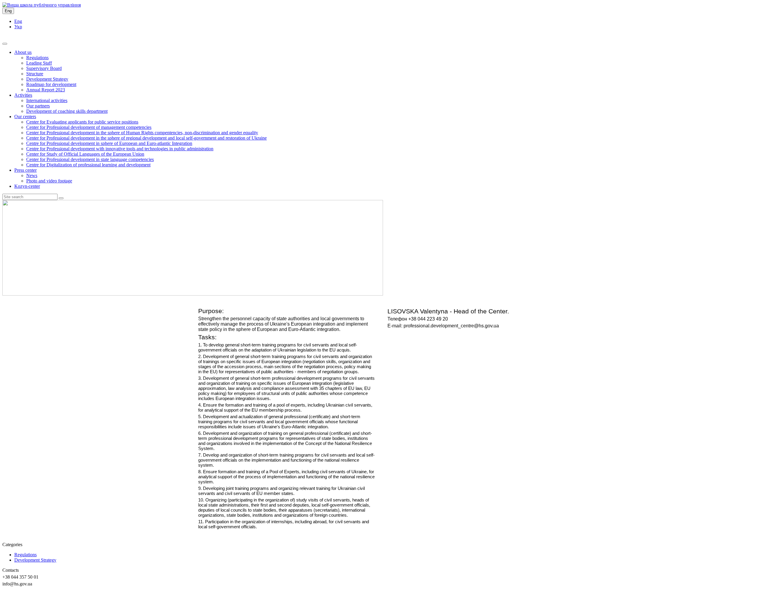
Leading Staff (39, 62)
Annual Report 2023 (45, 89)
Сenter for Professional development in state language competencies (90, 159)
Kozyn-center (27, 186)
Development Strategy (47, 79)
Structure (34, 73)
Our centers (25, 116)
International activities (46, 100)
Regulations (37, 57)
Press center (25, 170)
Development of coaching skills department (67, 111)
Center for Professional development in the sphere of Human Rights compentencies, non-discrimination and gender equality (142, 132)
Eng (8, 11)
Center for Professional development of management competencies (88, 127)
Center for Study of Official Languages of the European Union (85, 154)
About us (23, 52)
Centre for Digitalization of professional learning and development (88, 164)
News (31, 175)
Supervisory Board (44, 68)
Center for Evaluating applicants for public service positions (82, 121)
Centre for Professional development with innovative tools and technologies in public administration (119, 148)
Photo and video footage (49, 180)
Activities (23, 95)
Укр (18, 26)
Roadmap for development (51, 84)
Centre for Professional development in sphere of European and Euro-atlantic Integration (109, 143)
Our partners (38, 105)
